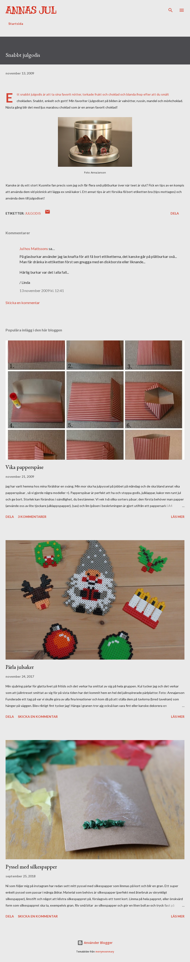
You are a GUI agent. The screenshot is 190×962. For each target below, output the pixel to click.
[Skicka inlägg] (47, 213)
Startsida (15, 24)
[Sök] (170, 8)
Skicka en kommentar (23, 302)
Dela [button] (175, 213)
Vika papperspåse (25, 467)
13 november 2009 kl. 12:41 (41, 290)
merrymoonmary (104, 951)
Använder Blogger (98, 942)
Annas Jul (31, 10)
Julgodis (33, 213)
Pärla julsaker (20, 666)
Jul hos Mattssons (33, 248)
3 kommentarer (32, 517)
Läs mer (177, 517)
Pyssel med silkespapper (31, 866)
